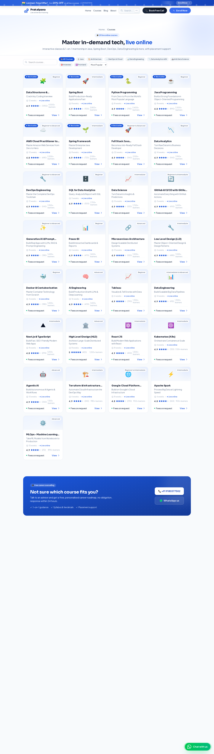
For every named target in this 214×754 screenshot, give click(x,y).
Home (88, 10)
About (113, 10)
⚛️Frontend (81, 65)
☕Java (80, 59)
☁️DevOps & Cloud (114, 59)
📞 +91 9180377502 (169, 491)
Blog (106, 10)
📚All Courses (67, 59)
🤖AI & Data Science (180, 59)
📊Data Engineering (135, 59)
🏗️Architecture (94, 59)
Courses (97, 10)
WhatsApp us (171, 500)
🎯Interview (66, 65)
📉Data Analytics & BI (157, 59)
